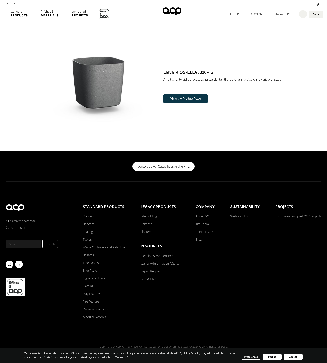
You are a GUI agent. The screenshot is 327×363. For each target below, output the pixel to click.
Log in (317, 4)
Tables (87, 239)
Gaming (88, 286)
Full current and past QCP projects (298, 216)
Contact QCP (204, 232)
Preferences (251, 357)
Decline (272, 357)
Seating (88, 232)
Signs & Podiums (94, 278)
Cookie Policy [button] (49, 357)
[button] (19, 14)
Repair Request (151, 271)
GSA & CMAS (149, 279)
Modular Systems (94, 317)
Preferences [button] (121, 357)
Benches (88, 224)
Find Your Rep (12, 3)
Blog (199, 239)
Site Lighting (149, 216)
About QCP (203, 216)
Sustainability (280, 14)
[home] (172, 10)
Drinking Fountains (95, 309)
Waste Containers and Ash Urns (104, 247)
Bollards (88, 255)
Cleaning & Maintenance (157, 256)
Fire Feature (91, 301)
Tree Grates (91, 263)
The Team (202, 224)
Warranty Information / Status (160, 263)
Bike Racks (90, 270)
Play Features (91, 294)
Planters (88, 216)
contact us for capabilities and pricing (163, 166)
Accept (293, 357)
